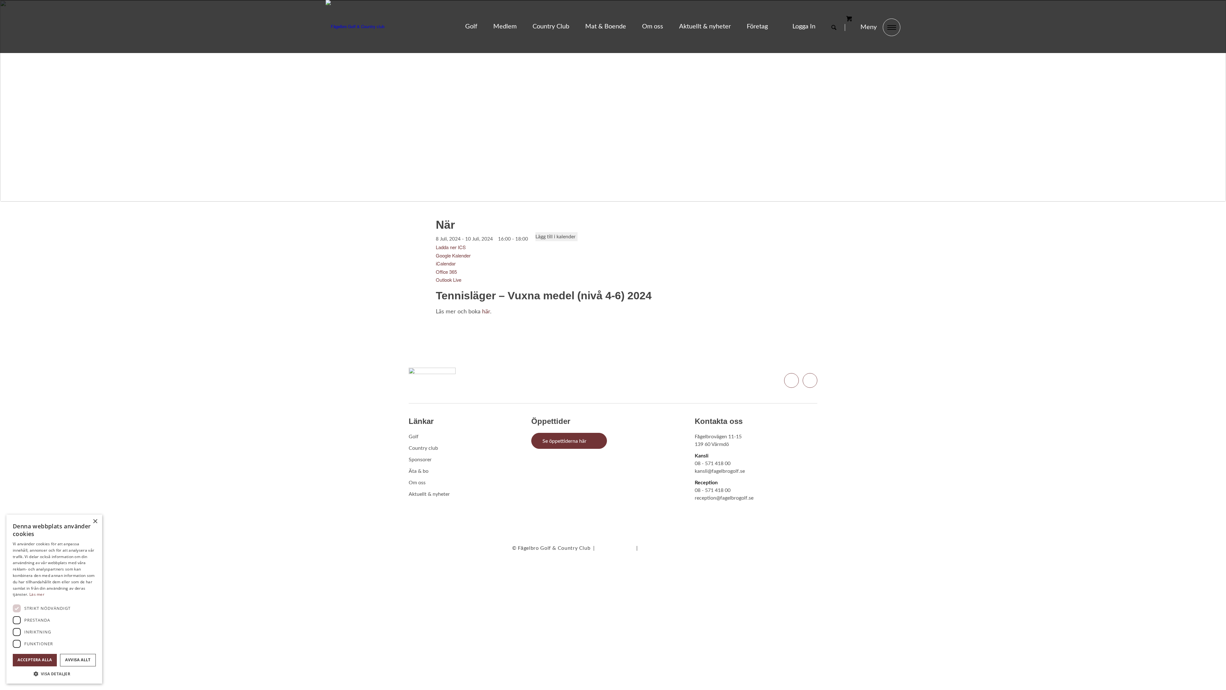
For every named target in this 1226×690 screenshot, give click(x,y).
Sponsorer (420, 459)
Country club (423, 448)
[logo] (355, 26)
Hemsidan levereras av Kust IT (677, 548)
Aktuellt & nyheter (429, 494)
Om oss (417, 482)
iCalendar (446, 263)
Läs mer (36, 594)
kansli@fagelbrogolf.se (720, 471)
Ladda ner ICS (451, 247)
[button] (54, 674)
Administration (615, 548)
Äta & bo (418, 471)
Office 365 (446, 271)
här (486, 312)
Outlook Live (448, 279)
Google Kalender (453, 255)
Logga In (803, 26)
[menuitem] (471, 26)
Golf (414, 436)
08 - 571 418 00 (712, 463)
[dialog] (54, 599)
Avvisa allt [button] (77, 660)
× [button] (95, 521)
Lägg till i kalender (555, 236)
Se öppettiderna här (564, 441)
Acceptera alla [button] (35, 660)
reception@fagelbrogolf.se (724, 498)
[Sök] (833, 27)
